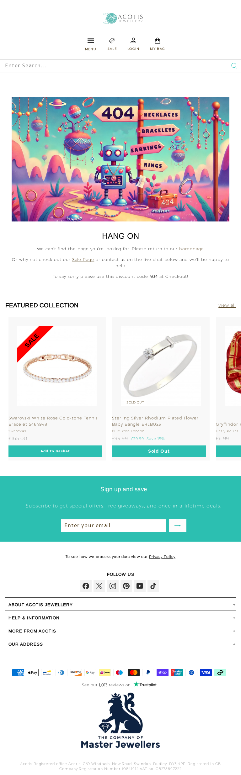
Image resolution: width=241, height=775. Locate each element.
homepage (191, 248)
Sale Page (83, 259)
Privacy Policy (162, 556)
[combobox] (96, 66)
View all (227, 305)
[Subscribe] (177, 525)
